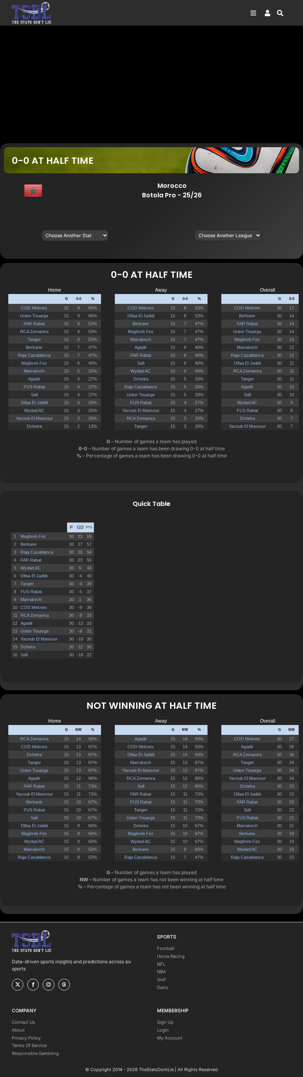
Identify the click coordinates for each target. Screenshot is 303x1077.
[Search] (284, 13)
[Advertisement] (151, 84)
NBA (161, 971)
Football (165, 948)
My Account (169, 1038)
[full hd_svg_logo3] (31, 4)
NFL (161, 964)
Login (163, 1030)
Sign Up (165, 1022)
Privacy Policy (26, 1038)
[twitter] (17, 985)
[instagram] (48, 985)
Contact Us (23, 1022)
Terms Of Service (29, 1045)
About (18, 1030)
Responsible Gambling (35, 1053)
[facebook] (33, 985)
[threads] (64, 985)
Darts (162, 987)
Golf (161, 979)
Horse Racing (171, 956)
